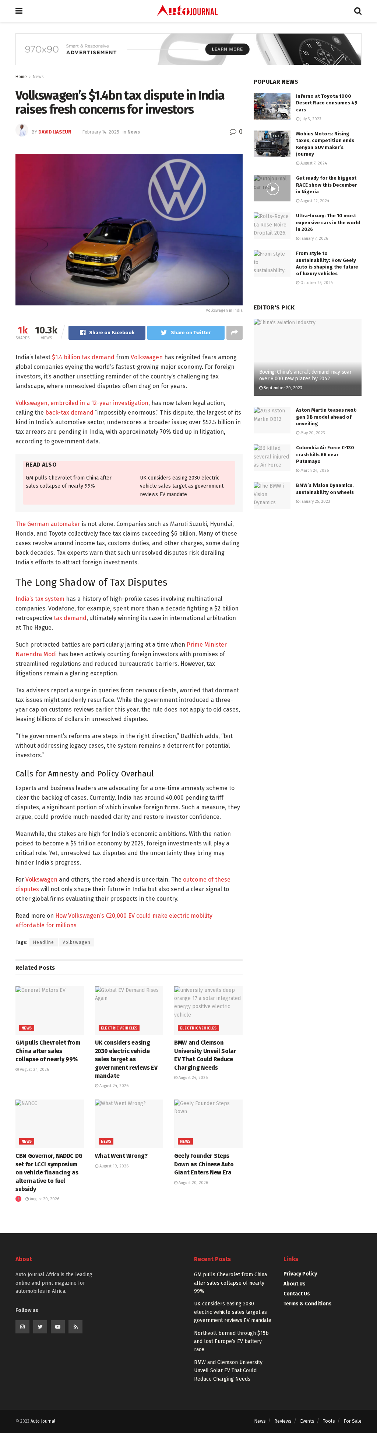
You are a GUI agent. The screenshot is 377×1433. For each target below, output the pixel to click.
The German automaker (47, 523)
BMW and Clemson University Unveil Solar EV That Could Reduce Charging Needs (228, 1370)
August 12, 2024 (314, 200)
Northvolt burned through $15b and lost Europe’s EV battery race (231, 1341)
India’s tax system (39, 598)
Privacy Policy (300, 1274)
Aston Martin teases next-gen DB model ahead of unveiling (326, 416)
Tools (329, 1421)
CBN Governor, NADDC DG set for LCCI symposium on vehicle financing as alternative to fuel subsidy (48, 1172)
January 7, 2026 (313, 238)
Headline (43, 942)
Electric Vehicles (119, 1028)
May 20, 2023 (312, 432)
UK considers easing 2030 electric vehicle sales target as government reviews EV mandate (181, 486)
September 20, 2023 (282, 387)
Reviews (283, 1421)
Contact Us (296, 1294)
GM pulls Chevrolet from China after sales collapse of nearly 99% (47, 1051)
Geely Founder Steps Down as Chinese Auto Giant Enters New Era (204, 1164)
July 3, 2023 (310, 119)
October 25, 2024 (316, 282)
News (38, 76)
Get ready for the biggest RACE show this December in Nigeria (326, 184)
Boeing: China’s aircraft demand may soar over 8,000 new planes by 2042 (305, 375)
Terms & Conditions (307, 1304)
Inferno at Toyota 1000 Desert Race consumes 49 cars (326, 102)
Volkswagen (147, 357)
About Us (294, 1284)
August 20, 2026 (44, 1199)
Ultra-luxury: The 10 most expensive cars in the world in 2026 (328, 222)
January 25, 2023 (314, 501)
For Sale (352, 1421)
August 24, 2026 (34, 1069)
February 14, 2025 (100, 132)
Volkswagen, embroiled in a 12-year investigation (81, 402)
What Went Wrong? (121, 1155)
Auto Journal (43, 1421)
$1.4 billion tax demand (82, 357)
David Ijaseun (54, 132)
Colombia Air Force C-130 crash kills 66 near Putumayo (325, 454)
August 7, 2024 (313, 163)
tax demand (70, 618)
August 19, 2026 (113, 1166)
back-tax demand (69, 412)
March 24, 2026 (314, 470)
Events (307, 1421)
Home (21, 76)
